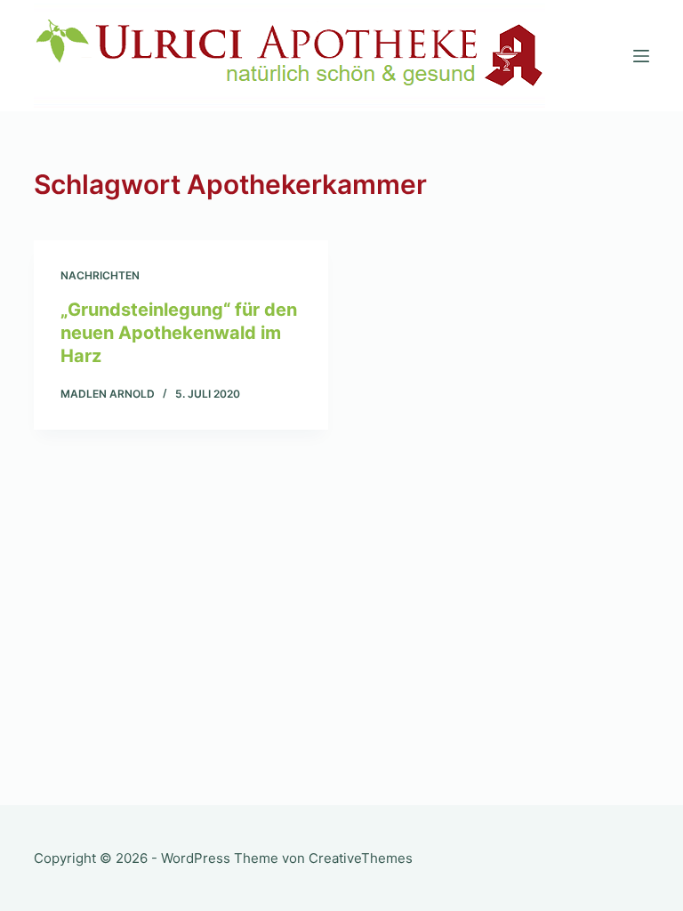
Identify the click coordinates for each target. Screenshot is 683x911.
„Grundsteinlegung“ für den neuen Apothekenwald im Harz (178, 333)
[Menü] (641, 56)
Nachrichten (100, 275)
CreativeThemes (361, 858)
